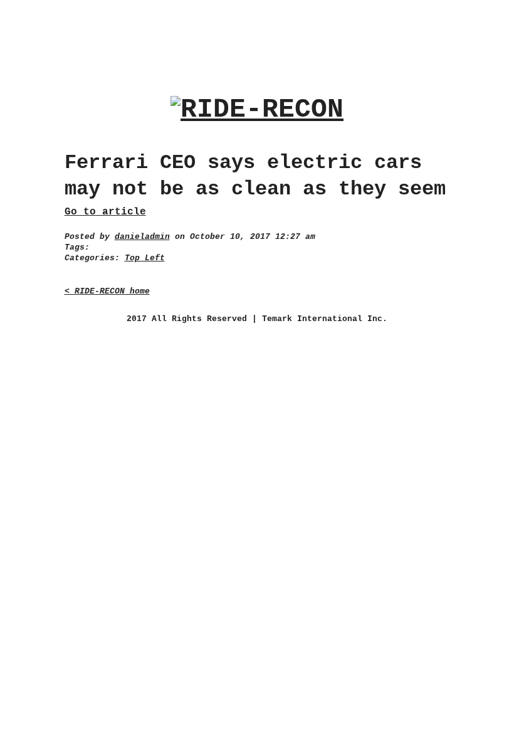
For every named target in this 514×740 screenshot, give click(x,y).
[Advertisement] (257, 37)
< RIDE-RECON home (107, 291)
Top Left (145, 258)
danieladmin (142, 236)
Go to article (105, 212)
